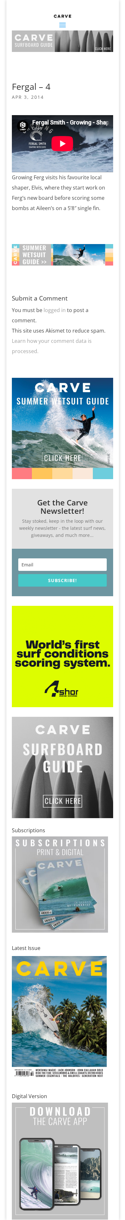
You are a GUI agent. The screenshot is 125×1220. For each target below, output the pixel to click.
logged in (55, 310)
